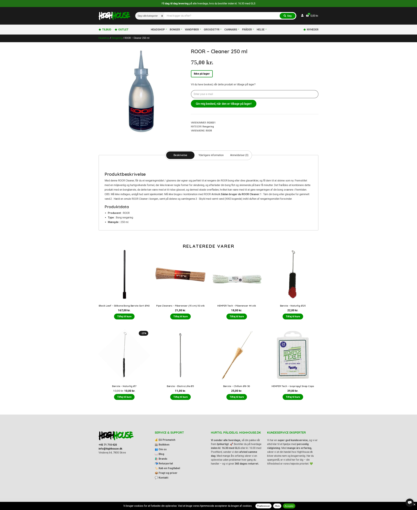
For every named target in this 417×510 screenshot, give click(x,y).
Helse (261, 29)
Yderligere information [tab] (211, 155)
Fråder (247, 29)
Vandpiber (192, 29)
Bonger (175, 29)
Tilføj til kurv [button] (124, 316)
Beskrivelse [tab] (180, 155)
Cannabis (230, 29)
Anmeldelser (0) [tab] (239, 155)
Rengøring (117, 38)
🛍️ (161, 458)
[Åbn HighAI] (410, 503)
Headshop (158, 29)
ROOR (209, 130)
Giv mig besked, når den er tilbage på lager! (224, 103)
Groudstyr (211, 29)
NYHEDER (312, 29)
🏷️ (167, 468)
